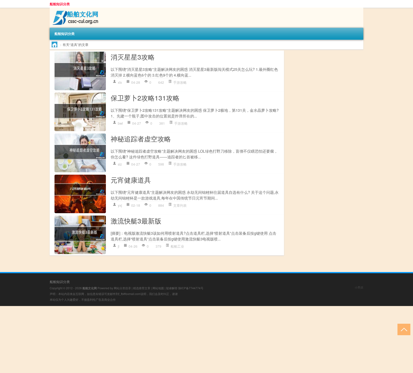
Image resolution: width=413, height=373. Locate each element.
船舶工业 (177, 246)
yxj (120, 205)
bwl (120, 123)
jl (118, 246)
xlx (120, 82)
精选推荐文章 (141, 288)
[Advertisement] (143, 339)
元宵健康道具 (131, 179)
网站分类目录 (122, 288)
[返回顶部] (402, 329)
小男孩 (359, 287)
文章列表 (180, 205)
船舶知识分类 (60, 3)
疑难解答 (172, 288)
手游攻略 (180, 82)
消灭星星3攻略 (133, 56)
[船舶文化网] (75, 9)
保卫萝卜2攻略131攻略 (145, 97)
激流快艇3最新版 (136, 220)
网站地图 (158, 288)
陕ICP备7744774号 (190, 288)
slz (120, 164)
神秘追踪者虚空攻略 (141, 138)
